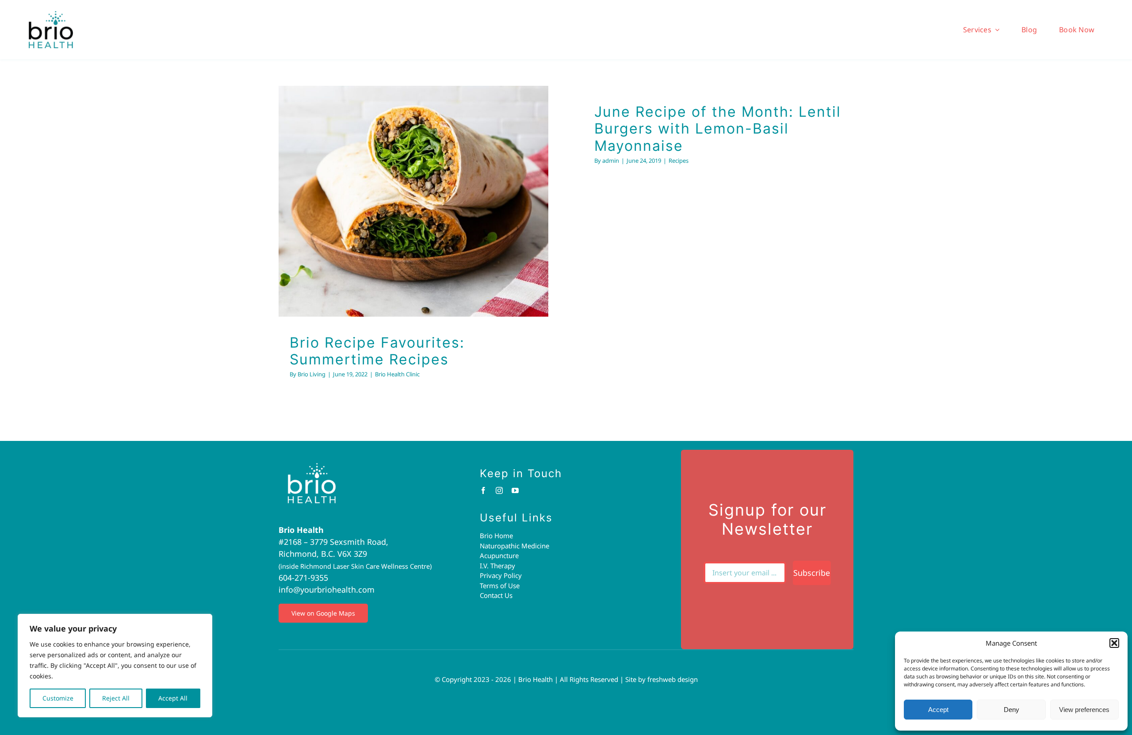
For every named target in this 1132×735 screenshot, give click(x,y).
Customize (57, 698)
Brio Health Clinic (413, 218)
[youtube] (515, 490)
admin (610, 161)
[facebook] (483, 490)
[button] (1114, 643)
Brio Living (311, 374)
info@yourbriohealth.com (327, 589)
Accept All (172, 698)
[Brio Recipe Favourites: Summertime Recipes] (413, 201)
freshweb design (672, 679)
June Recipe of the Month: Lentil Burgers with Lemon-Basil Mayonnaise (717, 128)
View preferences (1084, 709)
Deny (1011, 709)
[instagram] (499, 490)
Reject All (116, 698)
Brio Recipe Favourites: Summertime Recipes (377, 351)
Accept (938, 709)
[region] (115, 665)
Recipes (678, 161)
